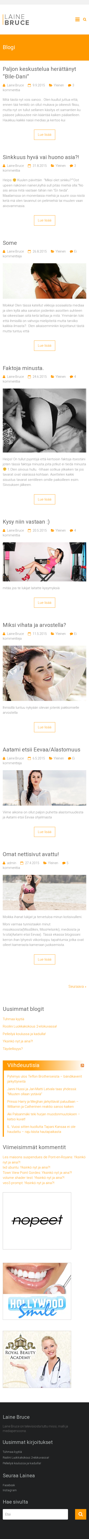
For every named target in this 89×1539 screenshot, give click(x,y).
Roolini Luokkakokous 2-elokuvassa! (30, 1026)
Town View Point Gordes (21, 1173)
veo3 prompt (13, 1183)
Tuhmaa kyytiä (13, 1019)
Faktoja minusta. (23, 368)
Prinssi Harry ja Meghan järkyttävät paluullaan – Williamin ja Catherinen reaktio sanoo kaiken (43, 1104)
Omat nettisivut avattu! (31, 854)
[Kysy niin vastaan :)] (44, 545)
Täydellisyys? (13, 1049)
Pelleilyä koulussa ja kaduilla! (24, 1034)
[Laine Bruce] (23, 15)
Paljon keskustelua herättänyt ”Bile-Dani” (39, 73)
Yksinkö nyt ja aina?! (18, 1041)
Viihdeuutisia (23, 1065)
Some (10, 243)
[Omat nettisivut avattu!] (44, 877)
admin (11, 863)
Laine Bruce (15, 85)
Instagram (10, 1490)
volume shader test (18, 1178)
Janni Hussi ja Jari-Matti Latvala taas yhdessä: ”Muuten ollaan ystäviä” (42, 1091)
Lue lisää (44, 135)
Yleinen (59, 85)
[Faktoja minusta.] (44, 391)
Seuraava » (77, 986)
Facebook (9, 1485)
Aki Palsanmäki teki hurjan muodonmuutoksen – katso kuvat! (43, 1116)
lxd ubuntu (10, 1167)
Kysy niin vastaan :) (26, 522)
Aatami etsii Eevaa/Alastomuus (41, 749)
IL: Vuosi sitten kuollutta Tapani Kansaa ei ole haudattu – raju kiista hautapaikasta (41, 1129)
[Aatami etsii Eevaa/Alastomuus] (44, 773)
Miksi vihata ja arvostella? (34, 625)
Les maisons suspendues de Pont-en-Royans (37, 1157)
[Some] (44, 266)
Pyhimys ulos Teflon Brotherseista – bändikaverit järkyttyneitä (44, 1079)
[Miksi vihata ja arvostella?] (44, 648)
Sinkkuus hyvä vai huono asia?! (41, 157)
